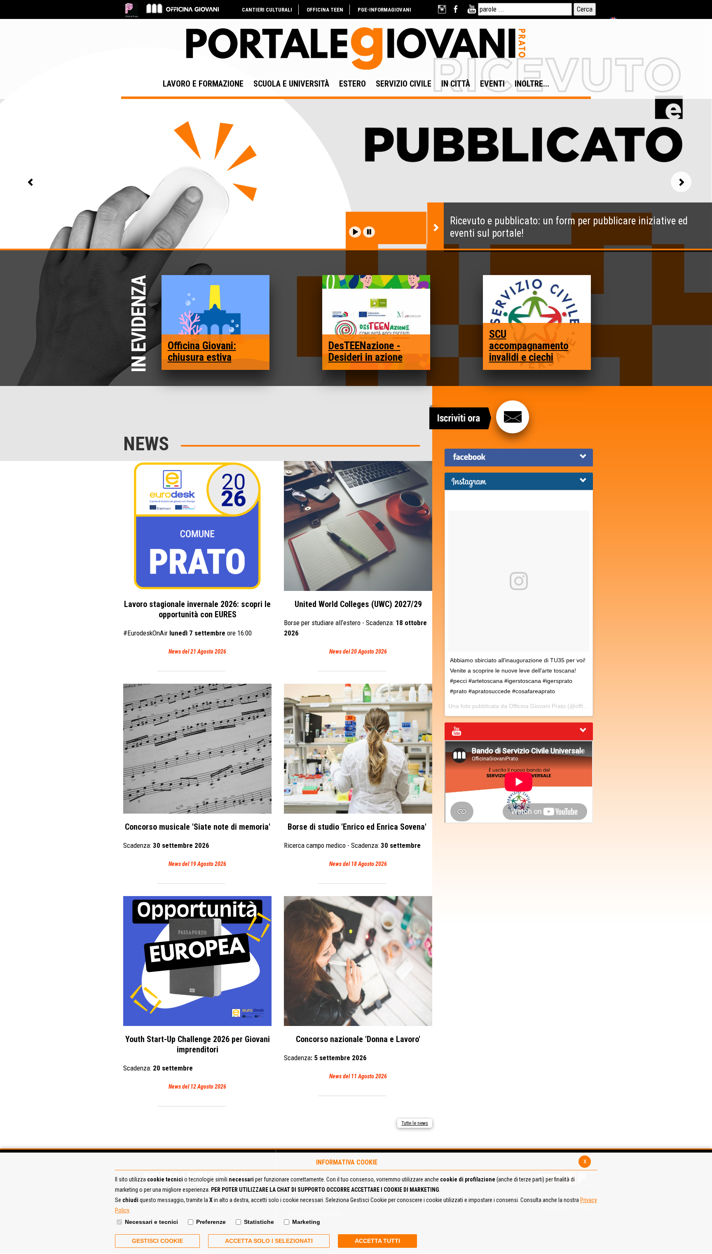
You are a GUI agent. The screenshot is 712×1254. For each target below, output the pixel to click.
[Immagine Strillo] (216, 322)
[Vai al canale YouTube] (471, 9)
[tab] (519, 457)
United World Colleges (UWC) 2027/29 (355, 627)
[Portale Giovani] (356, 49)
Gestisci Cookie (157, 1241)
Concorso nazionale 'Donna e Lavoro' (352, 1057)
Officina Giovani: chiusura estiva (202, 351)
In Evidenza (140, 324)
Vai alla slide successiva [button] (681, 182)
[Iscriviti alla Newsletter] (512, 416)
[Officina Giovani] (182, 8)
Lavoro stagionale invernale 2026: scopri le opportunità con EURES (197, 627)
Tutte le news (414, 1123)
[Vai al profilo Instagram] (443, 9)
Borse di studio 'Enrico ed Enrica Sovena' (356, 844)
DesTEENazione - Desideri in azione (365, 351)
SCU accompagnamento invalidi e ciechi (529, 345)
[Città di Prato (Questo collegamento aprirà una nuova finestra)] (131, 10)
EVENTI (492, 84)
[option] (356, 202)
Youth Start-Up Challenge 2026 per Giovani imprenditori (196, 1062)
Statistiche (259, 1222)
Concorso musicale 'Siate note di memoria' (196, 844)
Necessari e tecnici (151, 1222)
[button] (355, 232)
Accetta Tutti (377, 1241)
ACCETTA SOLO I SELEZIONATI (269, 1241)
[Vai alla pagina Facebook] (457, 9)
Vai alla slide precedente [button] (31, 182)
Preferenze (211, 1222)
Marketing (306, 1222)
